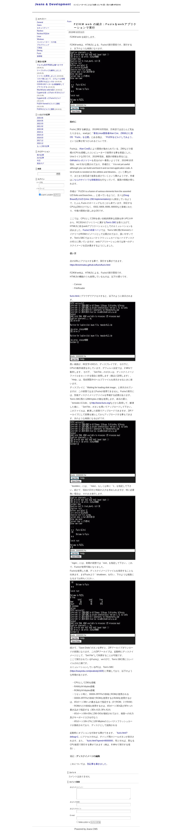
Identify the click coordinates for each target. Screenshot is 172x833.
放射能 (39, 56)
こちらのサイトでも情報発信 (86, 180)
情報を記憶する (84, 822)
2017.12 (40, 140)
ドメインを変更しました (50, 76)
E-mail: (72, 815)
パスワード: (40, 189)
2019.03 (40, 138)
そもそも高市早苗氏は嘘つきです (50, 66)
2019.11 (40, 132)
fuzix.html (74, 296)
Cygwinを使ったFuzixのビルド (49, 99)
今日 (38, 161)
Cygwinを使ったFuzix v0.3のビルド (51, 94)
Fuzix (69, 21)
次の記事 (40, 158)
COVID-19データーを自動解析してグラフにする (50, 85)
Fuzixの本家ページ (92, 230)
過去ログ (40, 163)
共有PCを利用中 (47, 195)
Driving (39, 50)
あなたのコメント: (76, 787)
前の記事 (40, 155)
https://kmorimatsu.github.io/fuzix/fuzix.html (90, 265)
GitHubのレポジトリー (81, 160)
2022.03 (40, 124)
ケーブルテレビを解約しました (49, 71)
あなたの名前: (75, 802)
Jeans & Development (53, 4)
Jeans (39, 25)
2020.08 (40, 129)
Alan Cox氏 (84, 149)
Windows (40, 39)
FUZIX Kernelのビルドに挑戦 (48, 105)
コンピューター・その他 (46, 42)
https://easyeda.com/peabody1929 (87, 671)
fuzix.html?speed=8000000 (100, 741)
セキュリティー (43, 28)
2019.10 (40, 135)
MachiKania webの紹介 (49, 90)
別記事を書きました (96, 764)
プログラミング (43, 45)
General (40, 22)
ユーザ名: (39, 182)
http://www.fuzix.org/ (100, 403)
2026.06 (40, 118)
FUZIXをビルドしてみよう (119, 137)
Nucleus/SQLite (43, 34)
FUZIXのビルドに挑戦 (49, 109)
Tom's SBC (111, 222)
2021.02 (40, 126)
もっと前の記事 (43, 146)
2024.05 (40, 121)
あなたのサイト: (76, 809)
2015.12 (40, 143)
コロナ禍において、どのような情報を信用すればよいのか (51, 80)
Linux (39, 36)
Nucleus (40, 31)
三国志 (39, 48)
